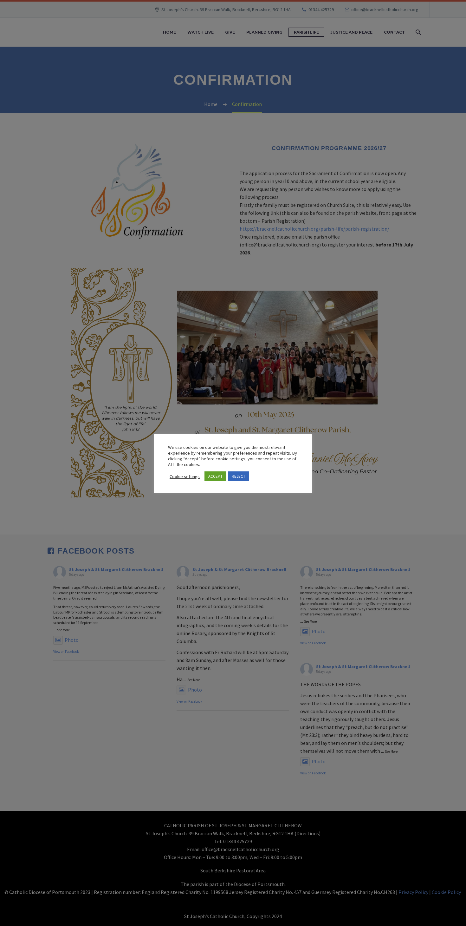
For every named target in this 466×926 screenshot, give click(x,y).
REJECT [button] (238, 476)
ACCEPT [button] (215, 476)
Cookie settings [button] (185, 476)
